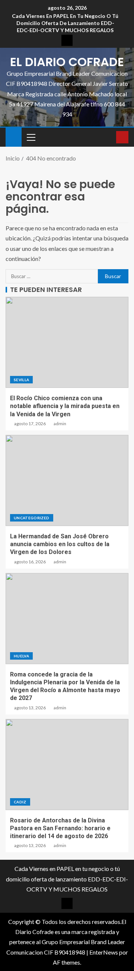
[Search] (109, 137)
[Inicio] (13, 136)
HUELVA (21, 656)
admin (60, 423)
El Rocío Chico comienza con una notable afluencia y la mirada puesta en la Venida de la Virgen (64, 406)
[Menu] (30, 137)
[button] (30, 137)
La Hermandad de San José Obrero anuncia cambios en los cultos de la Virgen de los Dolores (59, 544)
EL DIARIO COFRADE (67, 61)
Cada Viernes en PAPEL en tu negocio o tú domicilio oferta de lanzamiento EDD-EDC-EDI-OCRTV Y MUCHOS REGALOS (65, 23)
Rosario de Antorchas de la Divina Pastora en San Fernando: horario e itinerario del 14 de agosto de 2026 (60, 828)
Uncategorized (32, 518)
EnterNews (103, 952)
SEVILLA (21, 379)
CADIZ (20, 802)
